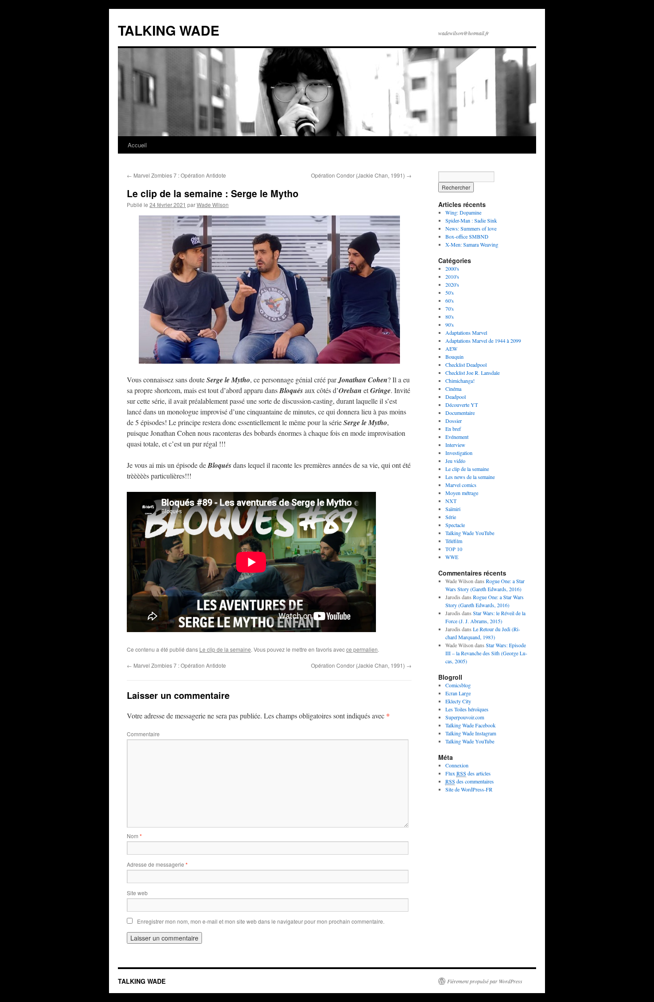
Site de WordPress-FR (469, 789)
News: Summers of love (471, 228)
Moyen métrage (461, 492)
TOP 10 (453, 548)
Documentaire (460, 412)
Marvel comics (460, 484)
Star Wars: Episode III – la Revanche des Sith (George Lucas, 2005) (486, 653)
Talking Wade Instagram (470, 733)
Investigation (458, 452)
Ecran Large (458, 693)
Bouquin (454, 356)
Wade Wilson (213, 204)
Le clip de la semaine (225, 649)
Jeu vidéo (455, 460)
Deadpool (455, 396)
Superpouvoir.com (464, 717)
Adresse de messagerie (157, 864)
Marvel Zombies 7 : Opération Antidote (176, 175)
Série (450, 516)
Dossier (453, 420)
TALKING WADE (168, 30)
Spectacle (455, 524)
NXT (450, 500)
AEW (451, 348)
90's (449, 324)
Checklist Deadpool (466, 364)
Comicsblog (458, 685)
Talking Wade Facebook (470, 725)
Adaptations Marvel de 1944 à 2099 (483, 340)
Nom (134, 836)
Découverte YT (461, 404)
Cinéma (453, 388)
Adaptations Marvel (466, 332)
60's (449, 300)
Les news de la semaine (470, 476)
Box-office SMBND (466, 236)
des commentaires (469, 781)
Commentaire (143, 734)
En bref (453, 428)
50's (449, 292)
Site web (137, 893)
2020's (452, 284)
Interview (455, 444)
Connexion (456, 765)
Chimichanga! (460, 380)
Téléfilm (453, 540)
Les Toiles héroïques (466, 709)
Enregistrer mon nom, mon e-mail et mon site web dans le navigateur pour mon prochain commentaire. (260, 921)
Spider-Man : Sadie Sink (471, 220)
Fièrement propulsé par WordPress (484, 981)
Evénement (456, 436)
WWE (451, 556)
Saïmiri (452, 508)
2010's (452, 276)
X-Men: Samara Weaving (471, 244)
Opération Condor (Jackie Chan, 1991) (361, 175)
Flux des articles (468, 773)
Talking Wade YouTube (469, 532)
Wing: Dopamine (463, 212)
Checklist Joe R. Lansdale (472, 372)
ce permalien (362, 649)
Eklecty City (458, 701)
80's (449, 316)
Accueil (137, 145)
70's (449, 308)
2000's (452, 268)
